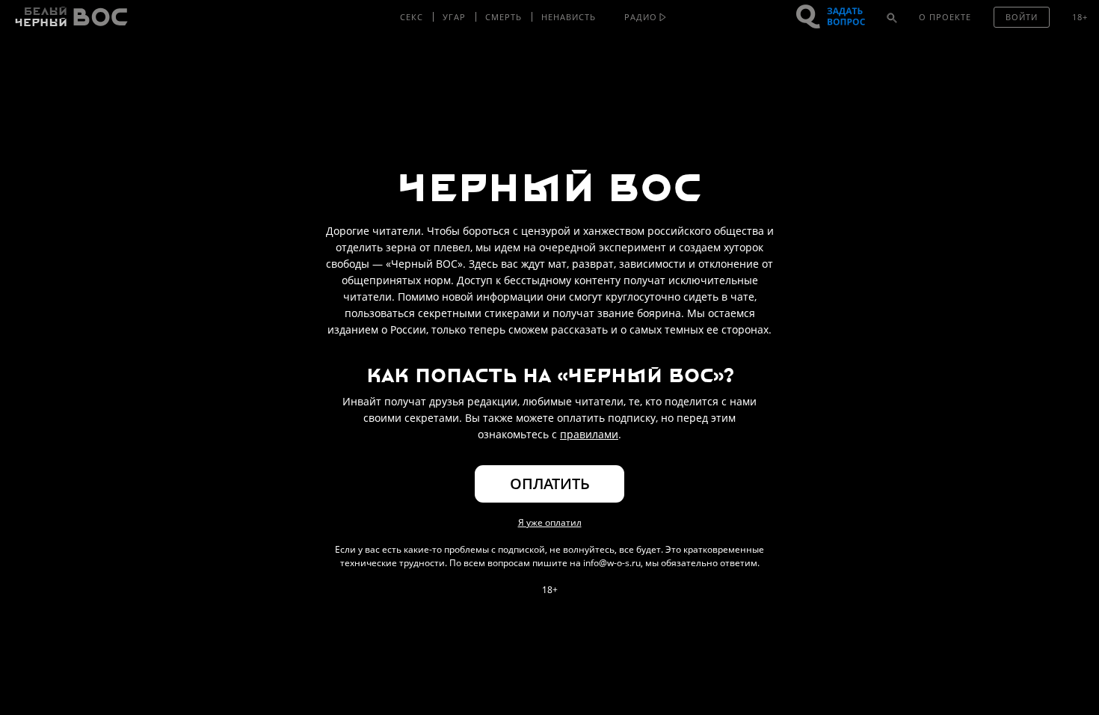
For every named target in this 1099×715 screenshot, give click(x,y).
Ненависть (568, 16)
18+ (1080, 16)
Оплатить (550, 483)
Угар (454, 16)
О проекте (945, 16)
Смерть (503, 16)
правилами (589, 434)
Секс (411, 16)
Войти (1022, 16)
